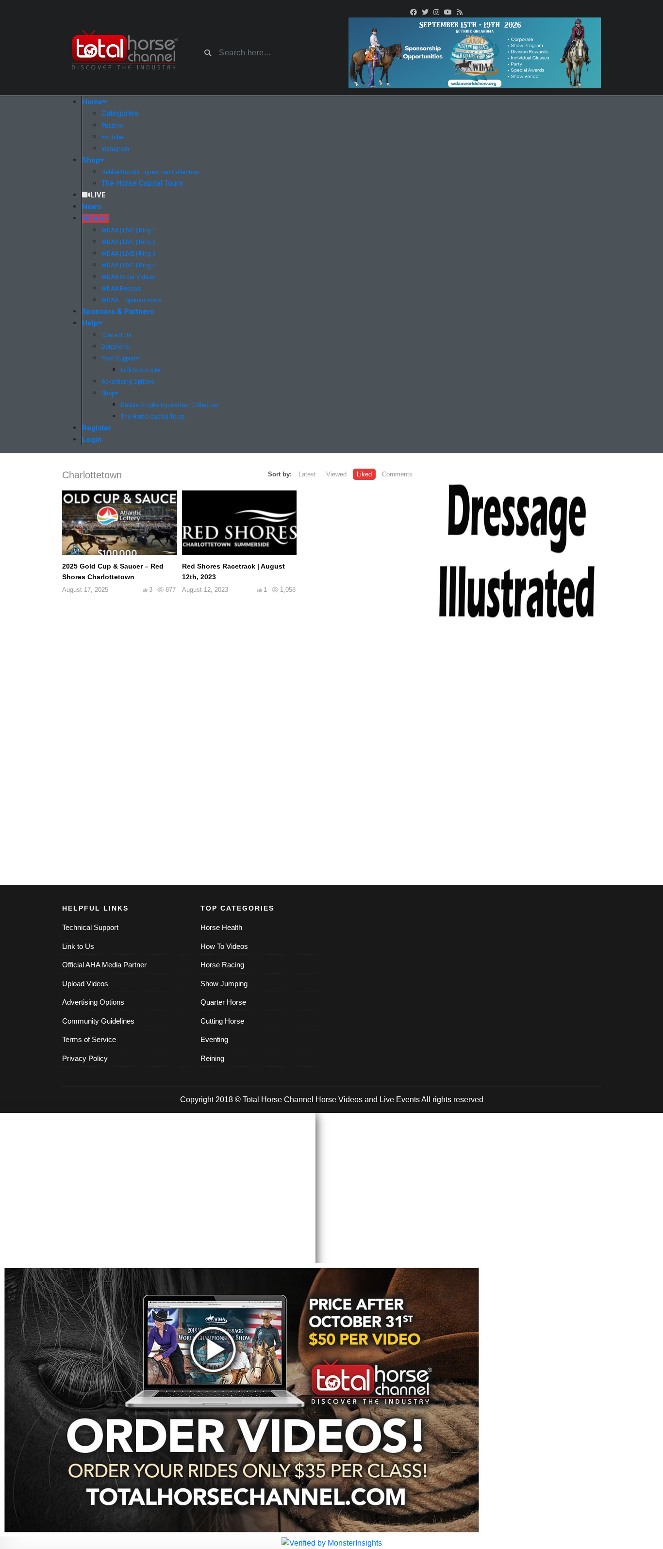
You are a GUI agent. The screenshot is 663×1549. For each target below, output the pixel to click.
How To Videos (224, 946)
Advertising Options (93, 1002)
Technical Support (90, 927)
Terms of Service (89, 1039)
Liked (364, 474)
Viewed (336, 474)
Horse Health (221, 927)
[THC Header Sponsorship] (474, 52)
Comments (397, 474)
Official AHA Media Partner (104, 965)
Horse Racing (222, 965)
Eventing (214, 1039)
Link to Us (78, 946)
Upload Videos (85, 983)
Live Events (400, 1099)
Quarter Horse (223, 1002)
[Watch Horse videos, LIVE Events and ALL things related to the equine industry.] (124, 53)
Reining (212, 1058)
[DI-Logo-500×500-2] (516, 552)
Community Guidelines (98, 1021)
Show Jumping (224, 983)
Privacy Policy (85, 1058)
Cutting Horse (222, 1021)
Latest (307, 474)
